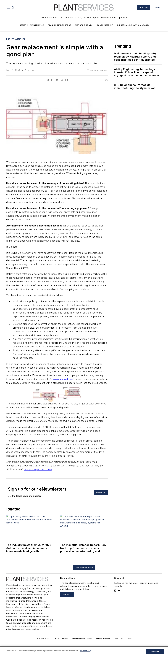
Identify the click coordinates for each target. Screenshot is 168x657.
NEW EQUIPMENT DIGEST (82, 639)
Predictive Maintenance (31, 25)
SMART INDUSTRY (104, 639)
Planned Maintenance (59, 25)
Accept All (155, 652)
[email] (66, 80)
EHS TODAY (120, 639)
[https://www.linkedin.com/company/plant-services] (115, 590)
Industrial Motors (15, 39)
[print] (106, 80)
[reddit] (62, 80)
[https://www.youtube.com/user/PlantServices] (119, 590)
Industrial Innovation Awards (133, 25)
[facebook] (47, 80)
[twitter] (57, 80)
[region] (84, 651)
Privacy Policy (85, 651)
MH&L (130, 639)
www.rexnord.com (63, 379)
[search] (13, 8)
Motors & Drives (84, 25)
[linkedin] (52, 80)
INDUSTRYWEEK (62, 639)
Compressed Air (105, 25)
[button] (8, 8)
